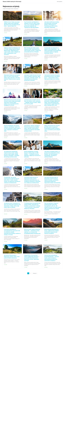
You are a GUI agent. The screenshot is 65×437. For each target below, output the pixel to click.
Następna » (35, 273)
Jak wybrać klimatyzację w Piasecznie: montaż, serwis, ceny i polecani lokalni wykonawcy (12, 256)
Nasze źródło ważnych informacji (12, 1)
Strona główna (59, 1)
